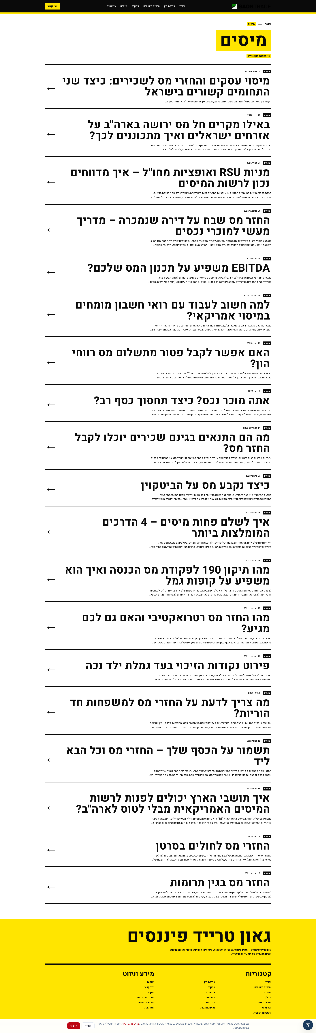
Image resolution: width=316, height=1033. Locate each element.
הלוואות (266, 1008)
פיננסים (210, 1002)
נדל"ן (268, 997)
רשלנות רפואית (262, 1013)
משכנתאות (264, 1002)
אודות (150, 982)
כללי (182, 6)
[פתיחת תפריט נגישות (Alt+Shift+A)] (308, 1025)
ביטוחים (111, 6)
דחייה (88, 1026)
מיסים (123, 6)
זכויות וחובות (207, 1008)
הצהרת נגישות (145, 1002)
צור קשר (149, 987)
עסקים (135, 6)
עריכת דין (169, 6)
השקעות (210, 997)
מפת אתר (148, 1008)
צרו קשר (52, 6)
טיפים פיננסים (151, 6)
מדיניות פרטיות (145, 997)
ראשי (268, 24)
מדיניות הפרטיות (130, 1024)
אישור (73, 1026)
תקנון (151, 992)
